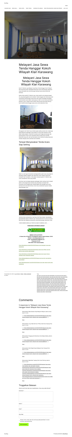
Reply (23, 319)
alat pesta (39, 275)
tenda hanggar (48, 291)
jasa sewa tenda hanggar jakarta (57, 282)
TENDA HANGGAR (27, 273)
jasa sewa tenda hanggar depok (57, 280)
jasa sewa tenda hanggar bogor (46, 279)
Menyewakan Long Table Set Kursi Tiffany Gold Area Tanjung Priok (37, 323)
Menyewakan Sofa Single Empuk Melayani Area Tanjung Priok (36, 348)
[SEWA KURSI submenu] (24, 8)
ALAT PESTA (17, 273)
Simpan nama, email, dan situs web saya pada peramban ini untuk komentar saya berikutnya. (34, 420)
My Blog (6, 3)
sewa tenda (44, 287)
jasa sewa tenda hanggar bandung (47, 278)
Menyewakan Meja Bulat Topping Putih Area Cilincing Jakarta (36, 360)
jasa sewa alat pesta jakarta (60, 275)
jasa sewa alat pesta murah (55, 276)
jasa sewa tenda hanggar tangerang (57, 283)
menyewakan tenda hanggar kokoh (56, 286)
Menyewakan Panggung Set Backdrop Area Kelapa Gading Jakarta (37, 336)
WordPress (65, 433)
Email (20, 409)
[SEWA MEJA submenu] (17, 8)
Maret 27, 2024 (25, 312)
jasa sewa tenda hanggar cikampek (60, 279)
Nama (20, 403)
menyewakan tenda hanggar (42, 286)
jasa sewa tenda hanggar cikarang (43, 280)
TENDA (21, 273)
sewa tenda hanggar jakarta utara (52, 290)
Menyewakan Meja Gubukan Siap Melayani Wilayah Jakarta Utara (36, 311)
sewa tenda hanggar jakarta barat (54, 287)
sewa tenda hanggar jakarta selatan (53, 289)
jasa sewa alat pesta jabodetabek (48, 275)
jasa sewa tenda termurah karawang (58, 285)
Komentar (21, 390)
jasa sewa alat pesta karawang (43, 276)
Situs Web (21, 414)
